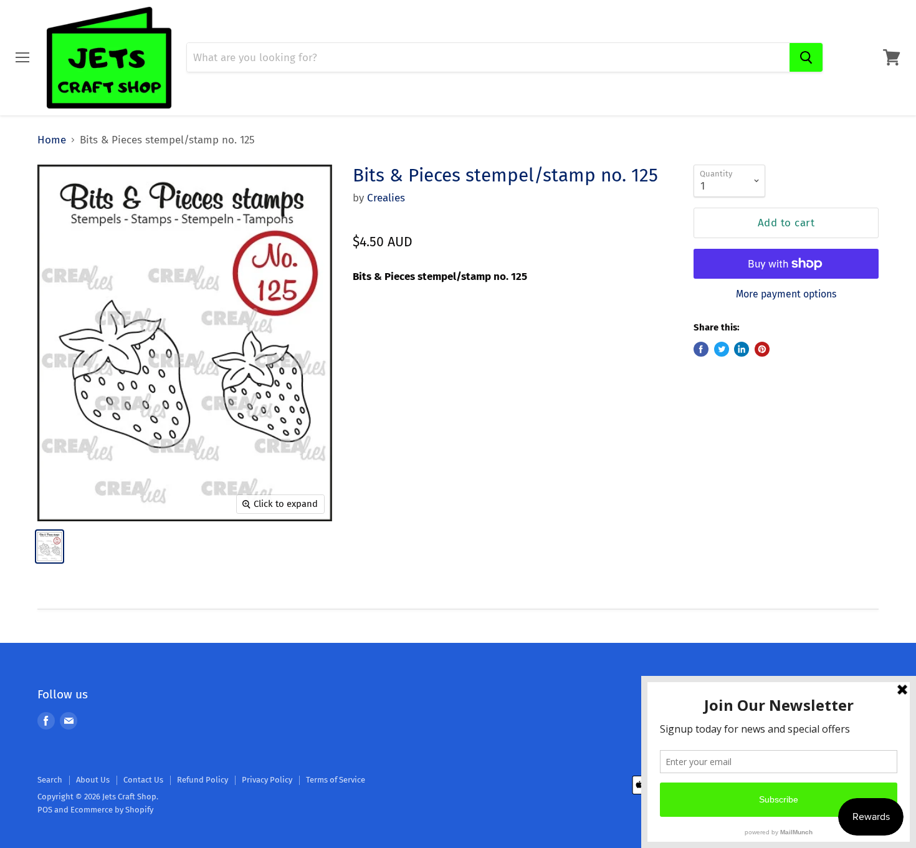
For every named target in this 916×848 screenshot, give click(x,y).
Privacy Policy (267, 779)
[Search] (806, 57)
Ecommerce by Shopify (111, 809)
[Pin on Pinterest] (762, 349)
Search (49, 779)
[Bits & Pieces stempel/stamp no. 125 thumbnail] (49, 546)
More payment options (786, 294)
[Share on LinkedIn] (741, 349)
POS (44, 809)
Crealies (386, 198)
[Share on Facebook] (701, 349)
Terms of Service (335, 779)
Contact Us (143, 779)
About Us (93, 779)
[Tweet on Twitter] (721, 349)
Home (51, 140)
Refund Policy (202, 779)
